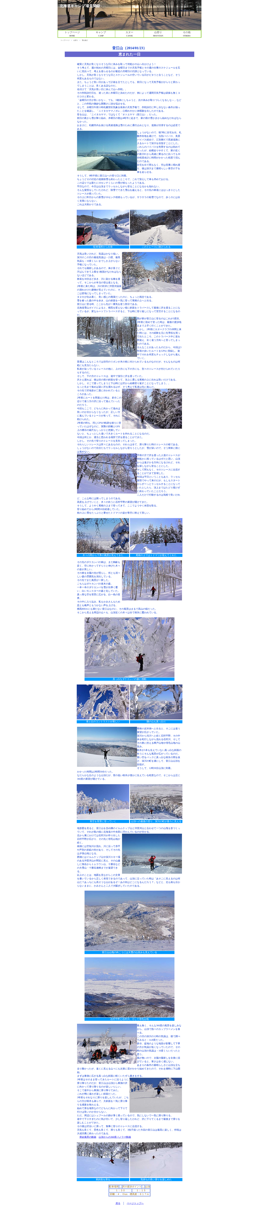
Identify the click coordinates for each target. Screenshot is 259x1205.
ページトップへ (135, 1203)
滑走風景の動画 (87, 1137)
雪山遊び (85, 40)
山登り (75, 40)
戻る (118, 1203)
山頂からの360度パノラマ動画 (115, 1137)
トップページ (65, 40)
